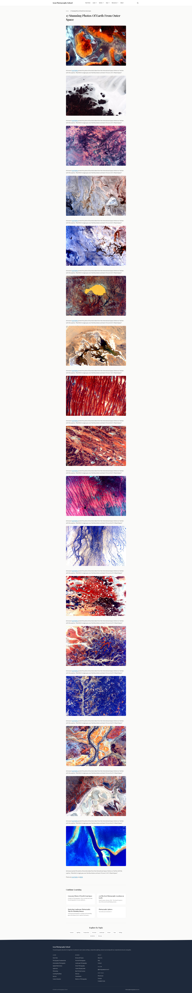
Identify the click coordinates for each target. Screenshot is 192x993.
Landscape (101, 932)
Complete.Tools (101, 981)
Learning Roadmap (57, 974)
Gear (107, 3)
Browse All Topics (79, 958)
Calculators (92, 936)
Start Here (87, 3)
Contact (100, 963)
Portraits (94, 932)
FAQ (99, 960)
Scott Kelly (75, 71)
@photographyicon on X (103, 969)
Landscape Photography (81, 963)
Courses (72, 932)
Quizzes (55, 976)
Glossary (100, 936)
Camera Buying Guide (80, 968)
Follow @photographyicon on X (132, 989)
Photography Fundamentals (59, 960)
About (121, 3)
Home (67, 11)
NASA (81, 877)
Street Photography (80, 966)
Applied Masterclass (57, 966)
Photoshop (55, 971)
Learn (94, 3)
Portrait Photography (80, 960)
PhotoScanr (100, 976)
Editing (120, 932)
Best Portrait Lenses (80, 971)
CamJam (100, 978)
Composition (86, 932)
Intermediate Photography (59, 963)
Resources (114, 3)
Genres (100, 3)
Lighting (78, 932)
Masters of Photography (81, 979)
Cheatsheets (78, 976)
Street (108, 932)
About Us (100, 958)
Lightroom (55, 968)
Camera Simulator (57, 979)
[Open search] (137, 2)
